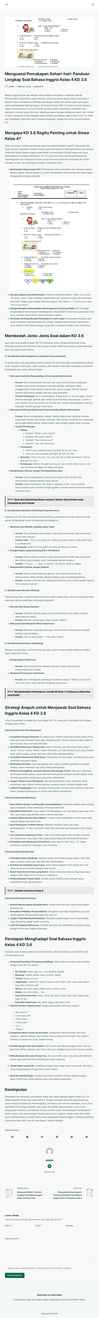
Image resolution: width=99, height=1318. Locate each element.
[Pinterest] (42, 1137)
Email (38, 1225)
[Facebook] (12, 1137)
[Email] (86, 1137)
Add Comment (12, 1238)
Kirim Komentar (14, 1275)
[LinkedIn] (57, 1137)
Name (8, 1225)
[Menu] (93, 4)
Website (69, 1225)
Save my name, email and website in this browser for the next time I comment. (40, 1268)
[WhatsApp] (71, 1137)
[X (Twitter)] (27, 1137)
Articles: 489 (49, 1172)
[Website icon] (49, 1166)
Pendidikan (38, 87)
